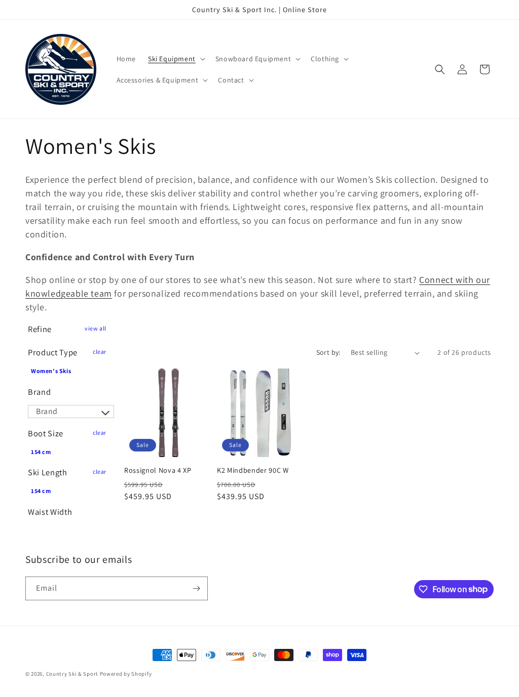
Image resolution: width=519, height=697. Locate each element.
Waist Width (50, 511)
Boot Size (45, 433)
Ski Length (47, 472)
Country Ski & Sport (72, 673)
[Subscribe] (196, 588)
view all (95, 328)
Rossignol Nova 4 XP (158, 470)
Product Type (53, 352)
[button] (175, 58)
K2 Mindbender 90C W (253, 470)
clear (99, 351)
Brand (39, 391)
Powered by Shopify (126, 673)
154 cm (41, 452)
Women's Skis (51, 371)
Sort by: (328, 352)
